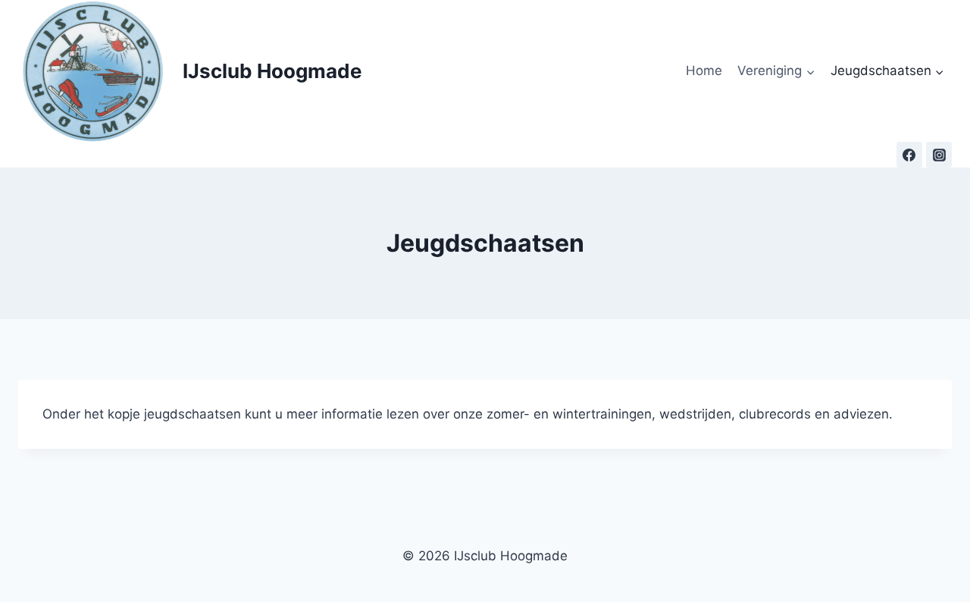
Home (704, 70)
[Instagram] (939, 155)
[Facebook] (909, 155)
